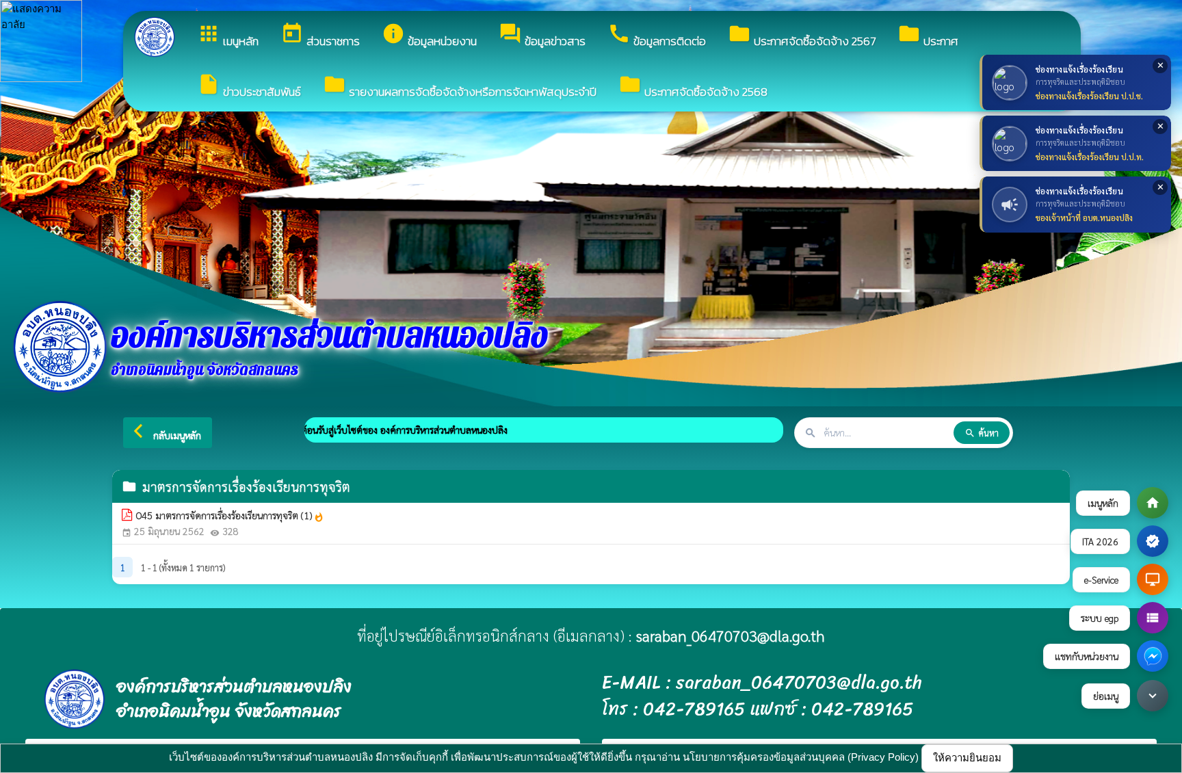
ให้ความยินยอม (967, 757)
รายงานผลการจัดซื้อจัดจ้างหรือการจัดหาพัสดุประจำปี (459, 87)
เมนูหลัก (228, 36)
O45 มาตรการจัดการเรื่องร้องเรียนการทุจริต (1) (230, 516)
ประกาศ (927, 36)
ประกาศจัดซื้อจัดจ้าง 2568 (692, 87)
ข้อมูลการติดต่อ (656, 36)
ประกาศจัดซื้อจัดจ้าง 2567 (802, 36)
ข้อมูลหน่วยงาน (429, 36)
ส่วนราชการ (320, 36)
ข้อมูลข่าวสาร (542, 36)
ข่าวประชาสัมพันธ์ (249, 87)
